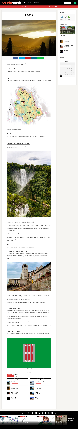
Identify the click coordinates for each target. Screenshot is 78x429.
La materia (3, 422)
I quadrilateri (13, 397)
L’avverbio (40, 422)
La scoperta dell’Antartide (40, 381)
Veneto (36, 387)
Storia (19, 6)
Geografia (31, 6)
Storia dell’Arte (55, 6)
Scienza (36, 6)
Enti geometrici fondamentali (25, 422)
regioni (16, 374)
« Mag (61, 81)
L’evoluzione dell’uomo (15, 392)
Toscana (36, 392)
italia (14, 374)
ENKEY (47, 427)
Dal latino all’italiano (60, 422)
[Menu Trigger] (72, 2)
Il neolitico (13, 381)
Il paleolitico (13, 387)
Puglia (36, 397)
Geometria (42, 6)
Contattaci (37, 2)
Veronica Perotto (30, 17)
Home (26, 2)
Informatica (48, 6)
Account (31, 2)
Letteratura (24, 6)
